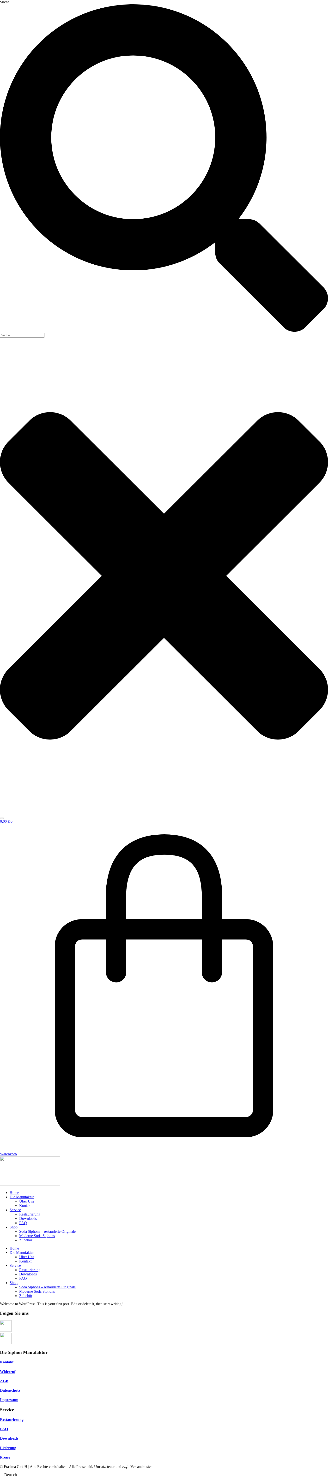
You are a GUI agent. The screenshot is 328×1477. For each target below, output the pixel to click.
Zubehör (25, 1240)
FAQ (23, 1223)
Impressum (9, 1400)
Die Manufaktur (22, 1197)
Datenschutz (10, 1390)
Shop (14, 1227)
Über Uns (26, 1201)
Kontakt (25, 1206)
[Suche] (2, 818)
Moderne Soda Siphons (37, 1236)
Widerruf (7, 1372)
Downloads (28, 1218)
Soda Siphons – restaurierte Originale (47, 1231)
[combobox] (22, 335)
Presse (5, 1457)
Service (15, 1210)
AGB (4, 1381)
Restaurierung (29, 1214)
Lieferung (8, 1448)
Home (14, 1193)
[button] (164, 1475)
